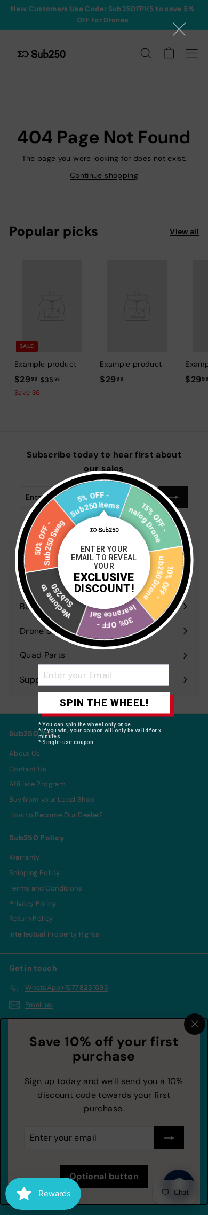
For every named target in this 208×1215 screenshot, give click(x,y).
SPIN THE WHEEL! (104, 702)
